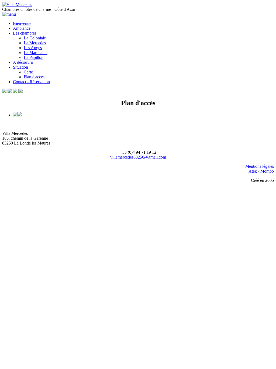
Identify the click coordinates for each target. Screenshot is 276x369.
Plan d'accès (34, 77)
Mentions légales (259, 166)
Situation (20, 67)
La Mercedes (35, 43)
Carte (28, 72)
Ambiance (21, 28)
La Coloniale (35, 38)
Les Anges (33, 47)
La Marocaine (35, 52)
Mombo (267, 171)
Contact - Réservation (31, 81)
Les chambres (24, 33)
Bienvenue (22, 23)
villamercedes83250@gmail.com (138, 157)
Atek (253, 171)
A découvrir (23, 62)
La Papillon (33, 57)
